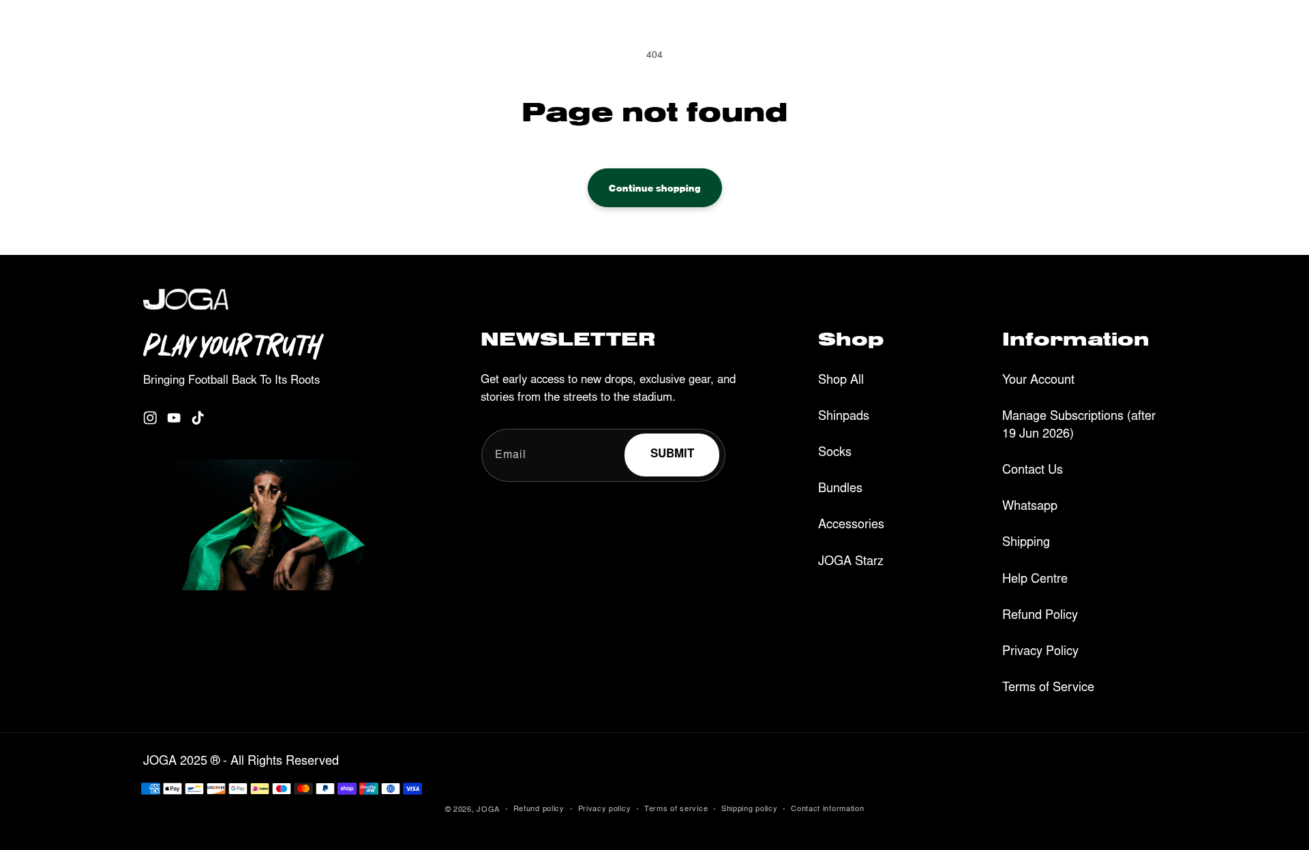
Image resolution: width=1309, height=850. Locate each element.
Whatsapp (1029, 507)
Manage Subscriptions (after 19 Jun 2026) (1079, 426)
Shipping (1026, 543)
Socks (835, 453)
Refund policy (539, 809)
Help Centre (1035, 580)
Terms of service (676, 809)
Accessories (851, 525)
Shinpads (843, 417)
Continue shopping (655, 187)
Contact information (827, 809)
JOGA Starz (851, 562)
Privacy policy (604, 809)
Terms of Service (1048, 688)
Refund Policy (1040, 616)
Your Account (1038, 381)
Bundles (840, 489)
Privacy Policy (1040, 652)
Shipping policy (749, 809)
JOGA (488, 810)
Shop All (841, 381)
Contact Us (1032, 471)
